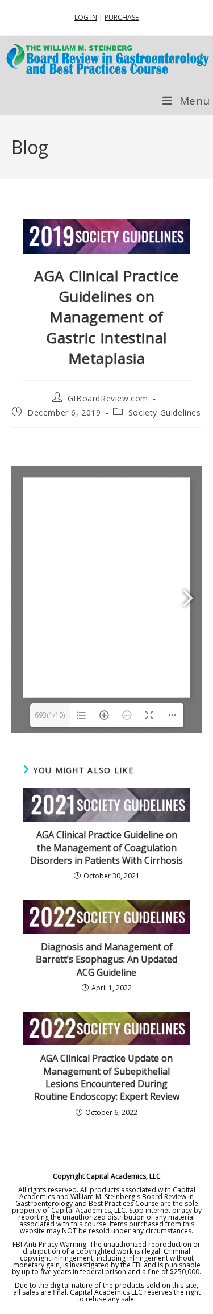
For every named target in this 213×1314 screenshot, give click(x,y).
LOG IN (85, 17)
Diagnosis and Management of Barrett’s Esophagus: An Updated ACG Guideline (106, 959)
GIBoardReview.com (108, 398)
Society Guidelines (164, 412)
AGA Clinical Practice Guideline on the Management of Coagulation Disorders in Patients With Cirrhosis (106, 847)
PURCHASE (122, 17)
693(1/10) (50, 715)
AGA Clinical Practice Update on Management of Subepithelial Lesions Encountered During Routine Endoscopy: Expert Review (106, 1077)
